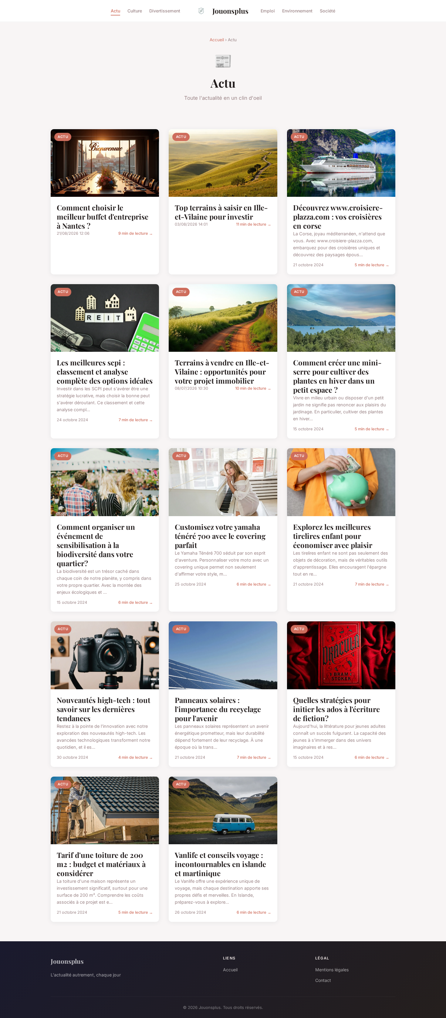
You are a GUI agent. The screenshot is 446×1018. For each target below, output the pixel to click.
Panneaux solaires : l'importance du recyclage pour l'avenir (218, 709)
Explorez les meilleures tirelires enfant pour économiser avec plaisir (332, 536)
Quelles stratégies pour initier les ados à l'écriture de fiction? (336, 709)
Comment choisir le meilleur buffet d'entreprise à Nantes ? (102, 216)
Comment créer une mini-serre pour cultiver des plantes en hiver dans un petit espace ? (337, 376)
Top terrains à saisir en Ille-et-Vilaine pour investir (221, 212)
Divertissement (164, 10)
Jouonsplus (230, 10)
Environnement (297, 10)
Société (327, 10)
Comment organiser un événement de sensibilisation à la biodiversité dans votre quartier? (96, 545)
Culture (134, 10)
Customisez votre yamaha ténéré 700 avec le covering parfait (220, 536)
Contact (323, 980)
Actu (115, 10)
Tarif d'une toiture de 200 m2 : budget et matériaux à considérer (101, 864)
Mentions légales (332, 969)
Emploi (268, 10)
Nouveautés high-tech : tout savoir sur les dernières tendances (103, 709)
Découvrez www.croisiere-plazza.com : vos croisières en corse (338, 216)
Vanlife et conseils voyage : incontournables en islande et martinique (220, 864)
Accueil (217, 39)
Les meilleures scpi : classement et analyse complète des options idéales (105, 371)
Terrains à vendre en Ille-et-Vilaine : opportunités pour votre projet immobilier (222, 371)
